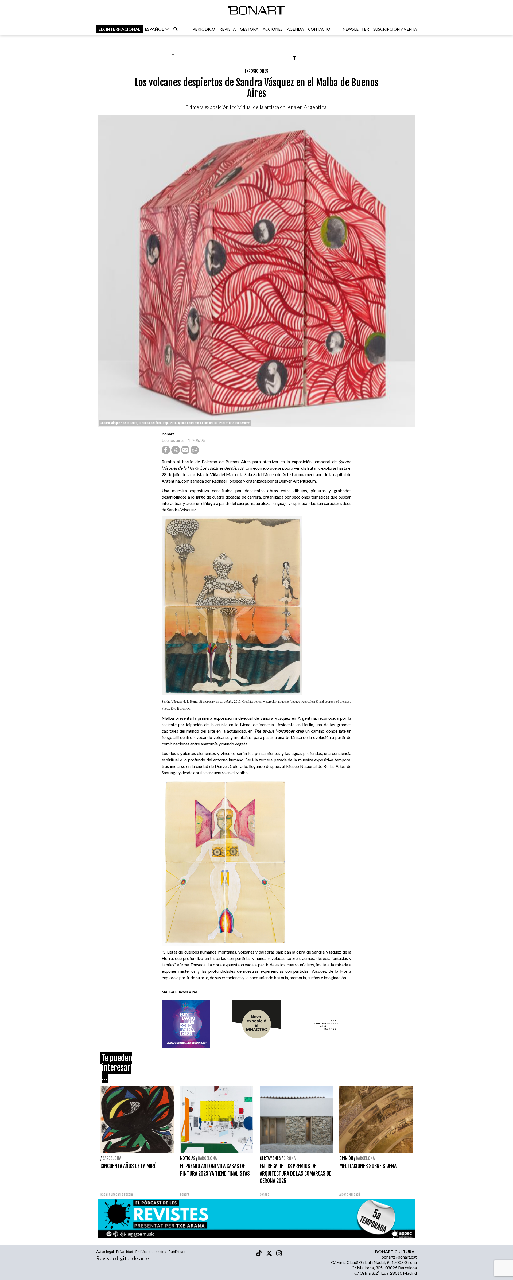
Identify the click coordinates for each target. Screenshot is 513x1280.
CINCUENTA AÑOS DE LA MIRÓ (128, 1166)
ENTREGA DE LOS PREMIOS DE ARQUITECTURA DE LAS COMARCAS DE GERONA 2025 (295, 1173)
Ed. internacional (119, 29)
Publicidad (176, 1251)
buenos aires (173, 440)
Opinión (346, 1158)
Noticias (187, 1158)
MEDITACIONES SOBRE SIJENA (368, 1166)
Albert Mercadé (349, 1194)
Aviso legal (105, 1251)
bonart (168, 433)
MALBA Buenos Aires (180, 992)
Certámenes (270, 1158)
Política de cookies (150, 1251)
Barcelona (111, 1158)
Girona (289, 1158)
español (154, 29)
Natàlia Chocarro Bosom (116, 1194)
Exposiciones (256, 71)
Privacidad (124, 1251)
